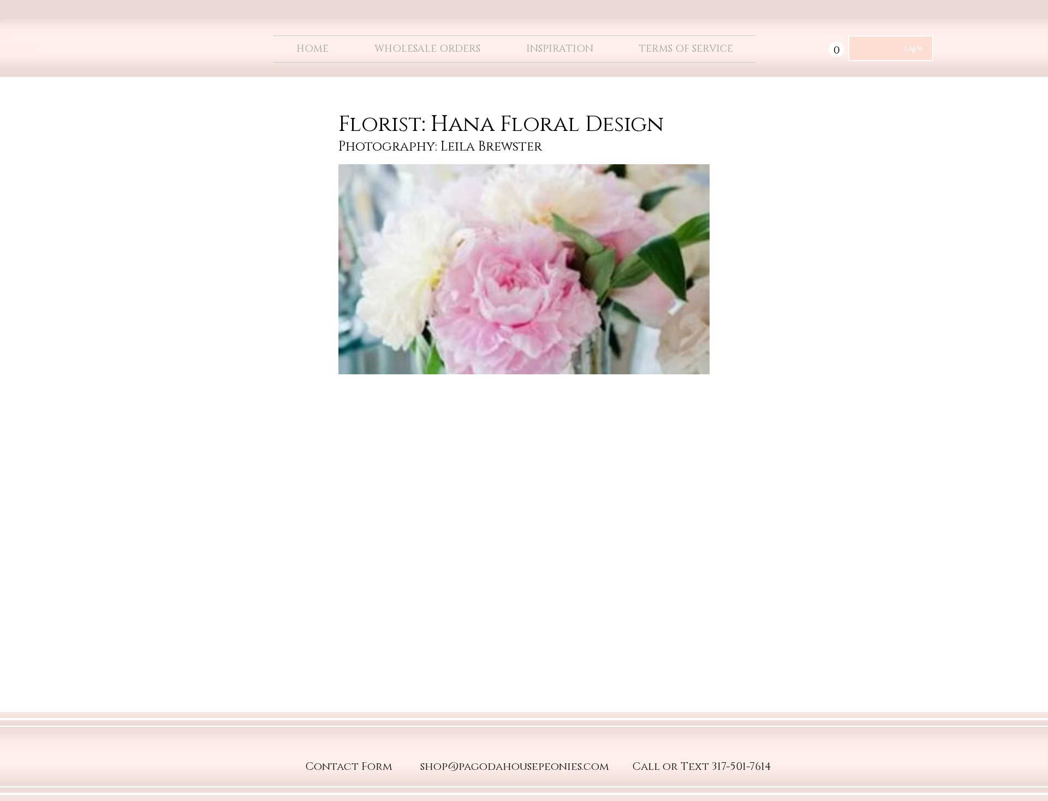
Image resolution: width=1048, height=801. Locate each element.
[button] (836, 49)
